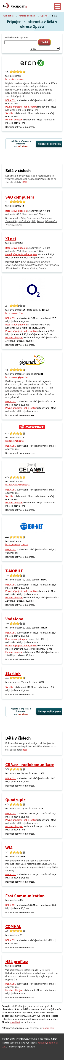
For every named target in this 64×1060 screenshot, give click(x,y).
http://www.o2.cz (14, 313)
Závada (18, 224)
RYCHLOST (19, 6)
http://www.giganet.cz (16, 377)
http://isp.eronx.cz (15, 79)
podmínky (48, 1028)
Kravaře (49, 264)
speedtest (15, 1022)
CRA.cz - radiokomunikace (29, 764)
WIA (9, 847)
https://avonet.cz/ (14, 440)
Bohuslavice (33, 218)
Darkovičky (11, 221)
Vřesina (9, 224)
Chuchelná (30, 264)
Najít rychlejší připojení (49, 144)
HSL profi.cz (16, 961)
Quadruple (15, 799)
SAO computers (19, 197)
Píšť (33, 221)
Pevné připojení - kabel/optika (21, 106)
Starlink (13, 673)
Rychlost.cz (8, 15)
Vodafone (14, 618)
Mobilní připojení (14, 119)
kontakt (42, 1042)
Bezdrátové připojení (16, 210)
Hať (20, 221)
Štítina (24, 268)
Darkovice (46, 218)
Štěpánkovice (12, 268)
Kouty (40, 264)
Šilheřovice (51, 221)
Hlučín (26, 221)
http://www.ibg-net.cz (16, 544)
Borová (9, 264)
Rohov (40, 221)
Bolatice (45, 261)
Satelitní (9, 113)
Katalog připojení (27, 15)
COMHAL (13, 926)
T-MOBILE (14, 570)
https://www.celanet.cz (17, 484)
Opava (44, 15)
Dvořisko (19, 264)
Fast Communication (25, 895)
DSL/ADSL (10, 100)
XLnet (10, 238)
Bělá (24, 182)
